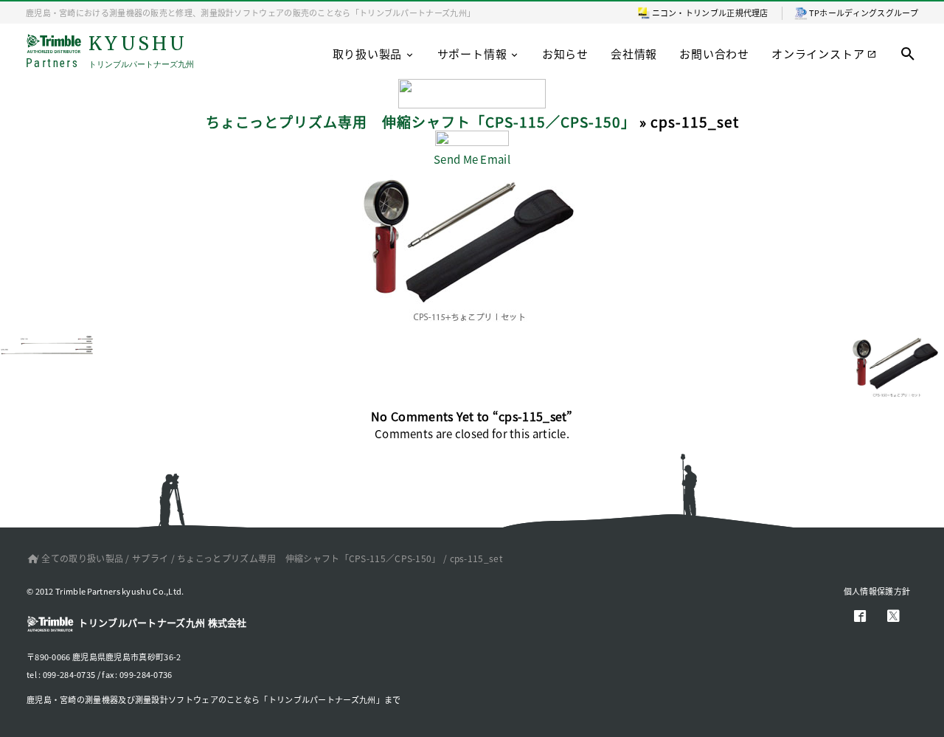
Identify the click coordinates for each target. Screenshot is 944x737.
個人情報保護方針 (877, 591)
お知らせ (565, 53)
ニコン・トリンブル (689, 12)
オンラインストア (817, 53)
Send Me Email (472, 159)
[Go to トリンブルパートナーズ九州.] (30, 558)
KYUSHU (110, 52)
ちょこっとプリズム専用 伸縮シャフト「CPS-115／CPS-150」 (421, 121)
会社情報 (634, 53)
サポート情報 (472, 53)
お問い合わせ (714, 53)
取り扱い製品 (368, 53)
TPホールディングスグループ (863, 12)
